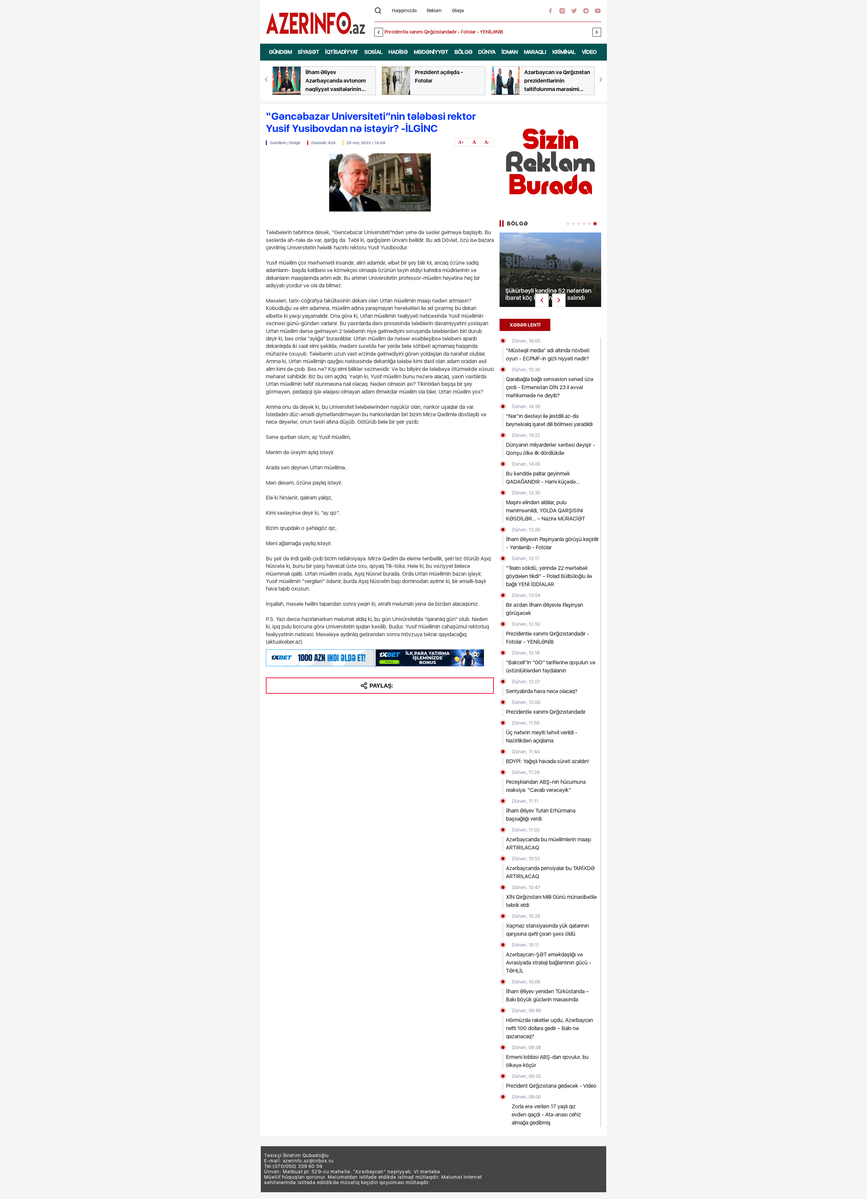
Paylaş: (381, 685)
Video (589, 52)
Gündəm (280, 52)
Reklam (434, 10)
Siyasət (308, 52)
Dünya (486, 52)
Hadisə (397, 52)
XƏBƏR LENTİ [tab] (525, 325)
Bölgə (463, 52)
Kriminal (564, 52)
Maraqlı (535, 52)
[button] (596, 32)
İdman (510, 52)
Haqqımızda (404, 10)
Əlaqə (458, 10)
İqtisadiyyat (341, 52)
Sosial (373, 52)
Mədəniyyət (431, 52)
